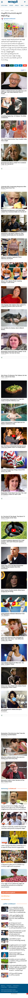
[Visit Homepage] (13, 1)
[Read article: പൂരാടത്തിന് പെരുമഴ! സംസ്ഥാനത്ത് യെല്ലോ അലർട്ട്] (4, 940)
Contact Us (9, 985)
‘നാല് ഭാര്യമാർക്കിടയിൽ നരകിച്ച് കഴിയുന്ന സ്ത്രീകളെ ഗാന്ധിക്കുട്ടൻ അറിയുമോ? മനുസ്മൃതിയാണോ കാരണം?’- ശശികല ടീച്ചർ (17, 968)
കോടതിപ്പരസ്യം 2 (5, 899)
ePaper (11, 5)
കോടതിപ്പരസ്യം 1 (5, 896)
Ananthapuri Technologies (13, 991)
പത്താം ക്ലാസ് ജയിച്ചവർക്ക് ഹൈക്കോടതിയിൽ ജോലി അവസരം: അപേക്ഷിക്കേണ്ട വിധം (16, 917)
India (22, 5)
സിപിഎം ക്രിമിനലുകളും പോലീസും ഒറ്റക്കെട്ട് (15, 974)
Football (4, 842)
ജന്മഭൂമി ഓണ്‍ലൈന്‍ (9, 18)
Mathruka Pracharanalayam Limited (9, 989)
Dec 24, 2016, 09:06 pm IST (7, 20)
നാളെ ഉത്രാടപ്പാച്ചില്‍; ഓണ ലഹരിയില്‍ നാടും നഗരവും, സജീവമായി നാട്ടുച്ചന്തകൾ (12, 865)
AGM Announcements (13, 987)
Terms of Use (16, 985)
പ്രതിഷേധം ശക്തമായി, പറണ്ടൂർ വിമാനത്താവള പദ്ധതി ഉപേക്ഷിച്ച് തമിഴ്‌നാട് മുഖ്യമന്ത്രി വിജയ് (13, 827)
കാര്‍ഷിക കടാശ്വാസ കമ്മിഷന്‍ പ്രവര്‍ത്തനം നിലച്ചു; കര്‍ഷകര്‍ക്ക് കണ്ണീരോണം (18, 960)
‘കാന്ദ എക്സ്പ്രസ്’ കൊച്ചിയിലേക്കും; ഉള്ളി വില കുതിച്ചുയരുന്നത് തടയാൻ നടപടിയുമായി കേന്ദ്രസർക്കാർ (12, 885)
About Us (3, 985)
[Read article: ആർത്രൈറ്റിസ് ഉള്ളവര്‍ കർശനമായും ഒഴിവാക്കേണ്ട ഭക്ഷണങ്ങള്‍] (4, 954)
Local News (7, 10)
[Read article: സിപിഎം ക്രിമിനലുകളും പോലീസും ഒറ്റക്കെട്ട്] (4, 975)
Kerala (17, 5)
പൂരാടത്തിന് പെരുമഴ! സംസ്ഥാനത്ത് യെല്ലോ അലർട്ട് (17, 939)
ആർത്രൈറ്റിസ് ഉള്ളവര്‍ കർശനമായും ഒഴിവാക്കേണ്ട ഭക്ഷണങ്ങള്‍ (16, 954)
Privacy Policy (4, 987)
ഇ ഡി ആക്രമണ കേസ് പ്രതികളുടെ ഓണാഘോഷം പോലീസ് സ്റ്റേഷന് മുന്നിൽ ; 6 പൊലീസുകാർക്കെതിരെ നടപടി (17, 925)
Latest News (4, 5)
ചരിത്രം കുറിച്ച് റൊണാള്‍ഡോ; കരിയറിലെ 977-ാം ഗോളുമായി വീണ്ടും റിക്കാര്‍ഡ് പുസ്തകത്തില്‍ (13, 846)
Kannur (12, 10)
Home (2, 10)
